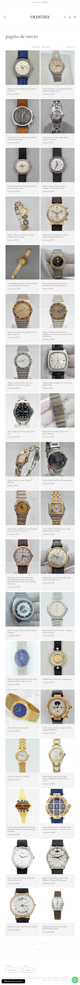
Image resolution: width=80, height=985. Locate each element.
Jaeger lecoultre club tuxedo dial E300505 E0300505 (22, 631)
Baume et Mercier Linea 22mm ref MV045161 (19, 481)
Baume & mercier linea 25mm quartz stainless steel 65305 (55, 138)
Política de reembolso (53, 978)
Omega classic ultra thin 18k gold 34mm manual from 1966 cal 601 (57, 579)
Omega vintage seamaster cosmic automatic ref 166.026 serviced (54, 187)
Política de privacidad (38, 978)
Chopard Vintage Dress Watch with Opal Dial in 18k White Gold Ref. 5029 (22, 680)
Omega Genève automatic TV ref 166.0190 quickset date (57, 384)
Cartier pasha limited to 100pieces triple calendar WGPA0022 (57, 729)
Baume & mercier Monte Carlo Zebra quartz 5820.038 (56, 433)
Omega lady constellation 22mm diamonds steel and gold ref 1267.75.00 (22, 530)
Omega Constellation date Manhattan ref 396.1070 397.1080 (22, 333)
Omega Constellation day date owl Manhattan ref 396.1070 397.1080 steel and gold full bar (57, 334)
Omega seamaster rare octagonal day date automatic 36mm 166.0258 (57, 90)
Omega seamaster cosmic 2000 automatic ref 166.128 (22, 90)
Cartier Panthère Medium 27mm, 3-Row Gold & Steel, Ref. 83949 (57, 530)
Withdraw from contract (13, 981)
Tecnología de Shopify (24, 978)
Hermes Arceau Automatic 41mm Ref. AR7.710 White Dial (21, 879)
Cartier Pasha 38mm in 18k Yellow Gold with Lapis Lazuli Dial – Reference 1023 (57, 828)
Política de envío (47, 980)
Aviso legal (57, 980)
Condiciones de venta (69, 980)
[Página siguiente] (46, 943)
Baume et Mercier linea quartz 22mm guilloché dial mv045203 (21, 236)
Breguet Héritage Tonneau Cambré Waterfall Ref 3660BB (55, 928)
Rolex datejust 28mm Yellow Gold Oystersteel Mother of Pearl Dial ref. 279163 (55, 779)
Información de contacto (68, 978)
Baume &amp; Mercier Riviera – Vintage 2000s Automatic (57, 631)
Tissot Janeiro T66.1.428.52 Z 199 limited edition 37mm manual (22, 138)
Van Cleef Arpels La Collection (18, 776)
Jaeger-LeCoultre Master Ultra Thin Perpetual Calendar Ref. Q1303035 (55, 879)
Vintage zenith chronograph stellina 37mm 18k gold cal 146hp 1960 (55, 236)
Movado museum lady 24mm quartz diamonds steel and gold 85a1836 (55, 284)
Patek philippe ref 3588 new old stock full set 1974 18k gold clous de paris (22, 284)
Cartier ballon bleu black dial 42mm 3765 (57, 480)
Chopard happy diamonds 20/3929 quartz (57, 679)
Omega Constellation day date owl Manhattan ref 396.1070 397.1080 (20, 384)
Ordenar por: (35, 47)
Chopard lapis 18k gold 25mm (18, 728)
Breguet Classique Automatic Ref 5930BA (22, 927)
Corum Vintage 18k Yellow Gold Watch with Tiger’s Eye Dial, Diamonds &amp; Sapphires (22, 829)
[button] (4, 17)
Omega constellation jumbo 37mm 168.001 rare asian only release (22, 187)
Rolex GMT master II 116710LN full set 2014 (21, 433)
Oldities (15, 978)
